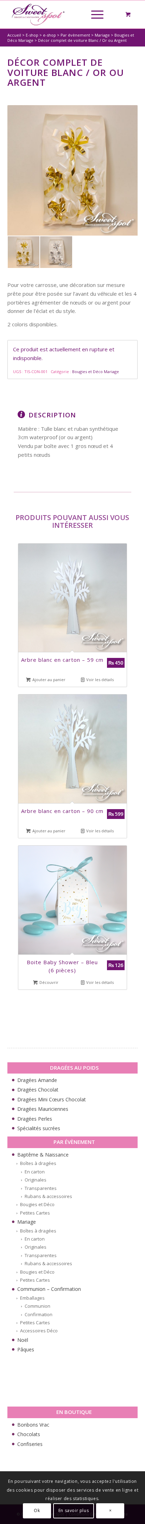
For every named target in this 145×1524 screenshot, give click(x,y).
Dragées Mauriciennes (42, 1109)
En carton (35, 1171)
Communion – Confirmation (49, 1289)
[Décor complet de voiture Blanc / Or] (72, 170)
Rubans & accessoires (48, 1196)
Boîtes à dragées (38, 1163)
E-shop (32, 35)
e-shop (49, 35)
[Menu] (93, 14)
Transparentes (41, 1188)
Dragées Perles (34, 1118)
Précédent (28, 718)
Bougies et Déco (37, 1204)
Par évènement (75, 35)
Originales (35, 1180)
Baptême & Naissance (43, 1154)
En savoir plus (73, 1510)
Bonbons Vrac (33, 1424)
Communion (37, 1306)
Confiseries (30, 1444)
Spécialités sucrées (38, 1128)
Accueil (14, 35)
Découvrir (48, 982)
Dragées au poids (74, 1067)
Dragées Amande (37, 1080)
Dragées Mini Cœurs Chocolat (51, 1099)
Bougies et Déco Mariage (95, 371)
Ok (37, 1510)
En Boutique (74, 1411)
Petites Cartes (35, 1213)
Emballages (32, 1298)
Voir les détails (99, 679)
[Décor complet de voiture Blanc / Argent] (56, 252)
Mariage (102, 35)
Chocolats (28, 1434)
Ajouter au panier (48, 679)
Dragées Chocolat (37, 1089)
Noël (22, 1340)
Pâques (25, 1349)
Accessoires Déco (39, 1330)
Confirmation (38, 1314)
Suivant (120, 718)
